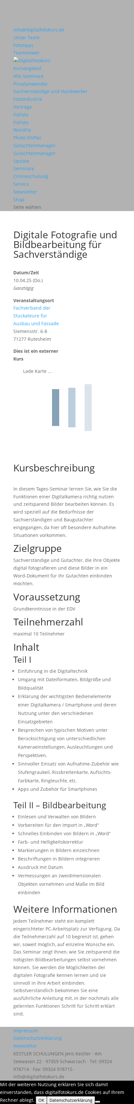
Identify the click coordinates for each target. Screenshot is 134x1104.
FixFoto (20, 115)
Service (21, 184)
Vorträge (22, 107)
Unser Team (26, 37)
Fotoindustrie (27, 99)
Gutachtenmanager (34, 145)
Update (21, 161)
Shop (18, 199)
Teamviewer (26, 53)
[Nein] (97, 1102)
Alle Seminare (28, 76)
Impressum (25, 1030)
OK (41, 1100)
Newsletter (25, 192)
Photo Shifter (27, 138)
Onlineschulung (30, 176)
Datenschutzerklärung (37, 1038)
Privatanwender (30, 84)
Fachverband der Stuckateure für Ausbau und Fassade (36, 315)
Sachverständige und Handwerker (50, 91)
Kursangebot (27, 68)
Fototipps (23, 45)
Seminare (23, 168)
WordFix (22, 130)
